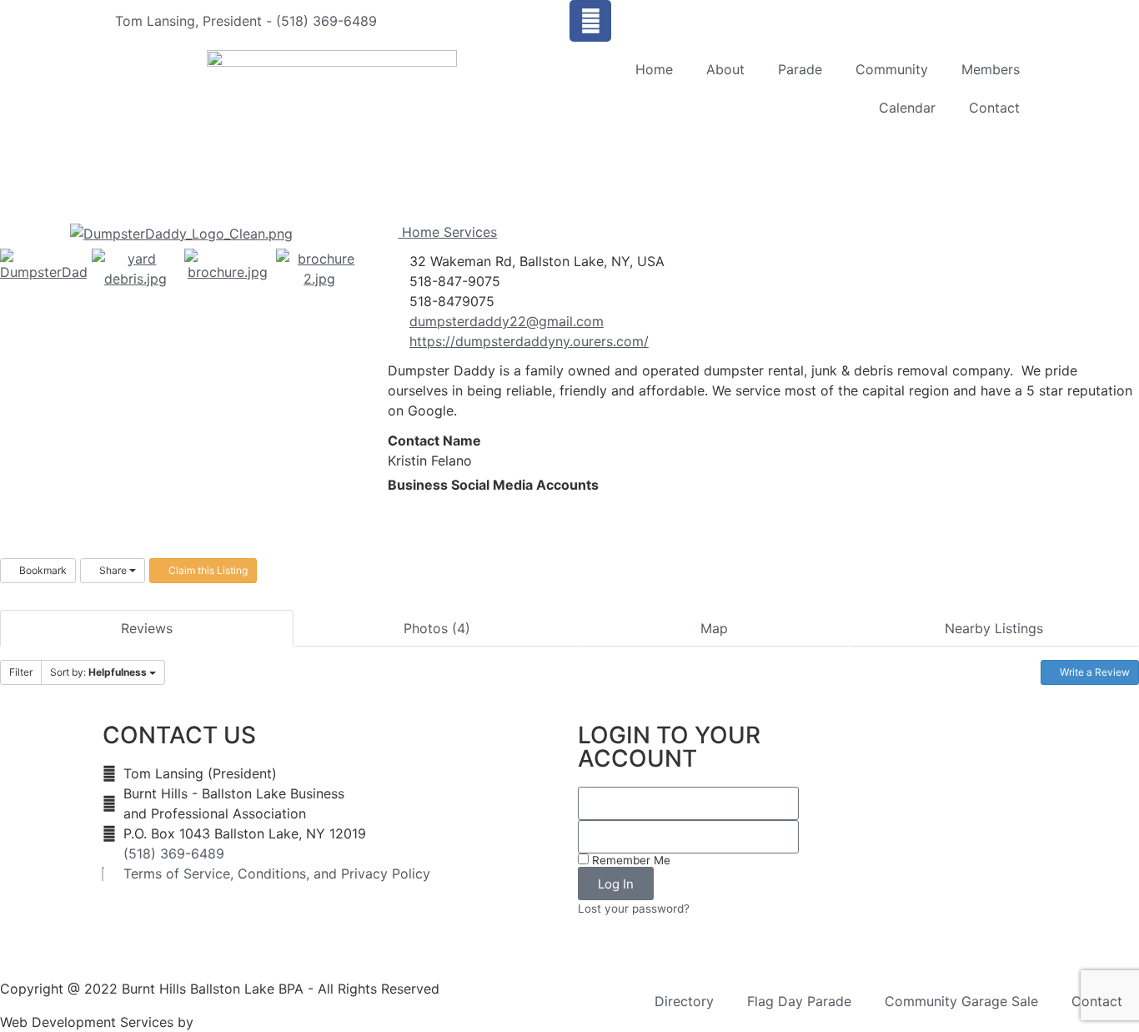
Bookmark (42, 570)
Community (892, 69)
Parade (800, 69)
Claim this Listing (207, 570)
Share (113, 570)
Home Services (447, 232)
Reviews (147, 628)
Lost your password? (634, 908)
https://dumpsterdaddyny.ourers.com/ (529, 341)
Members (990, 69)
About (725, 69)
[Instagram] (419, 505)
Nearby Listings (994, 628)
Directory (684, 1001)
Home (654, 69)
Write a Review (1093, 672)
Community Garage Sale (961, 1001)
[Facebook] (590, 21)
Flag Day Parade (799, 1001)
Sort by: (98, 672)
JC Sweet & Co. (247, 1022)
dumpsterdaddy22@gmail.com (506, 321)
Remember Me (629, 860)
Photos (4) (437, 628)
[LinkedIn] (405, 505)
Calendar (907, 107)
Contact (994, 107)
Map (714, 628)
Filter (21, 672)
